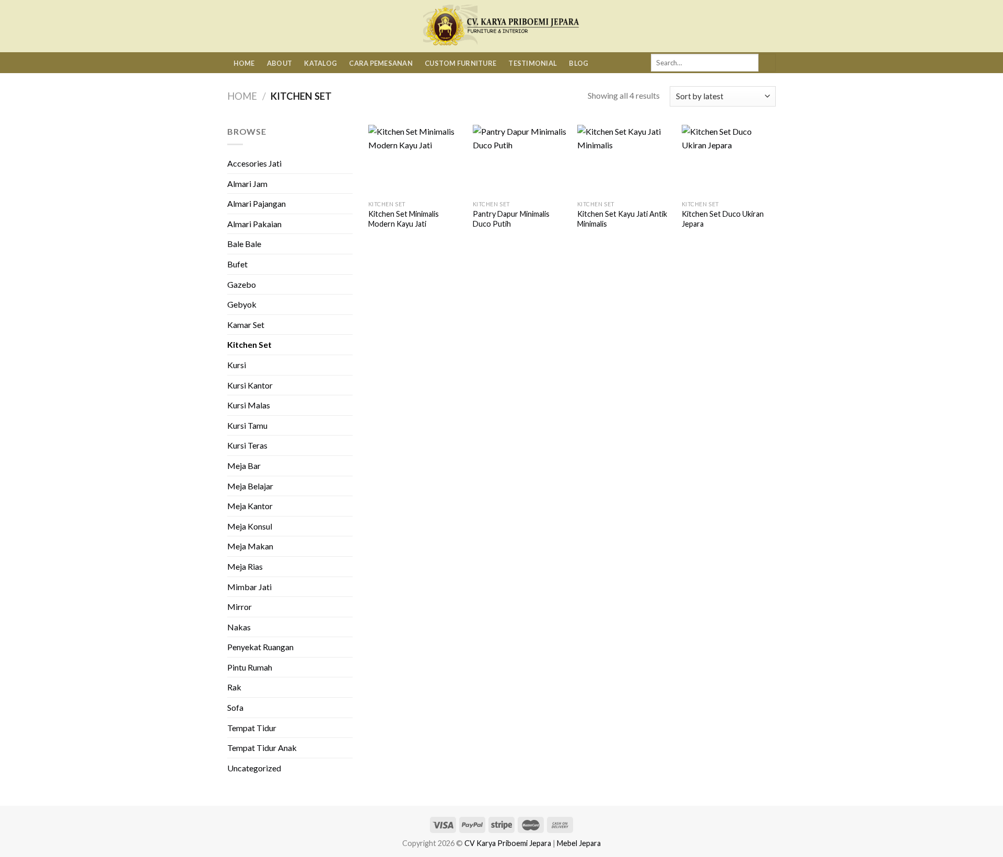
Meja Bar (244, 466)
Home (244, 63)
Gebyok (241, 304)
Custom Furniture (460, 63)
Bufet (237, 264)
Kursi (236, 365)
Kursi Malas (248, 405)
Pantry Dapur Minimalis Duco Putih (511, 218)
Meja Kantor (250, 506)
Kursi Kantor (250, 385)
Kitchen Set (249, 344)
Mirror (239, 607)
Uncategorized (254, 768)
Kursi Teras (247, 445)
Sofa (235, 707)
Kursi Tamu (247, 425)
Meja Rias (245, 566)
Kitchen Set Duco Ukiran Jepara (723, 218)
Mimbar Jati (249, 587)
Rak (234, 687)
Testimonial (532, 63)
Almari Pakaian (254, 224)
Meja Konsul (249, 526)
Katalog (320, 63)
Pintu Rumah (249, 667)
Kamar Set (245, 325)
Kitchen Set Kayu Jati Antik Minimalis (622, 218)
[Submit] (767, 63)
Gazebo (241, 284)
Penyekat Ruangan (260, 647)
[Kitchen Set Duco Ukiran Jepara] (729, 160)
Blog (578, 63)
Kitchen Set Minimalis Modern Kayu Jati (403, 218)
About (279, 63)
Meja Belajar (250, 486)
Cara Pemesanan (381, 63)
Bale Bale (244, 244)
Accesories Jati (254, 163)
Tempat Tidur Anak (262, 748)
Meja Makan (250, 546)
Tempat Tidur (251, 728)
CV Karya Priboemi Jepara (507, 843)
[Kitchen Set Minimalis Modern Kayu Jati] (415, 160)
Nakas (239, 627)
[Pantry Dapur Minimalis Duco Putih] (520, 160)
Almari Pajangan (256, 203)
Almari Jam (247, 184)
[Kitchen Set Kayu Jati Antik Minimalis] (624, 160)
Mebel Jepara (579, 843)
